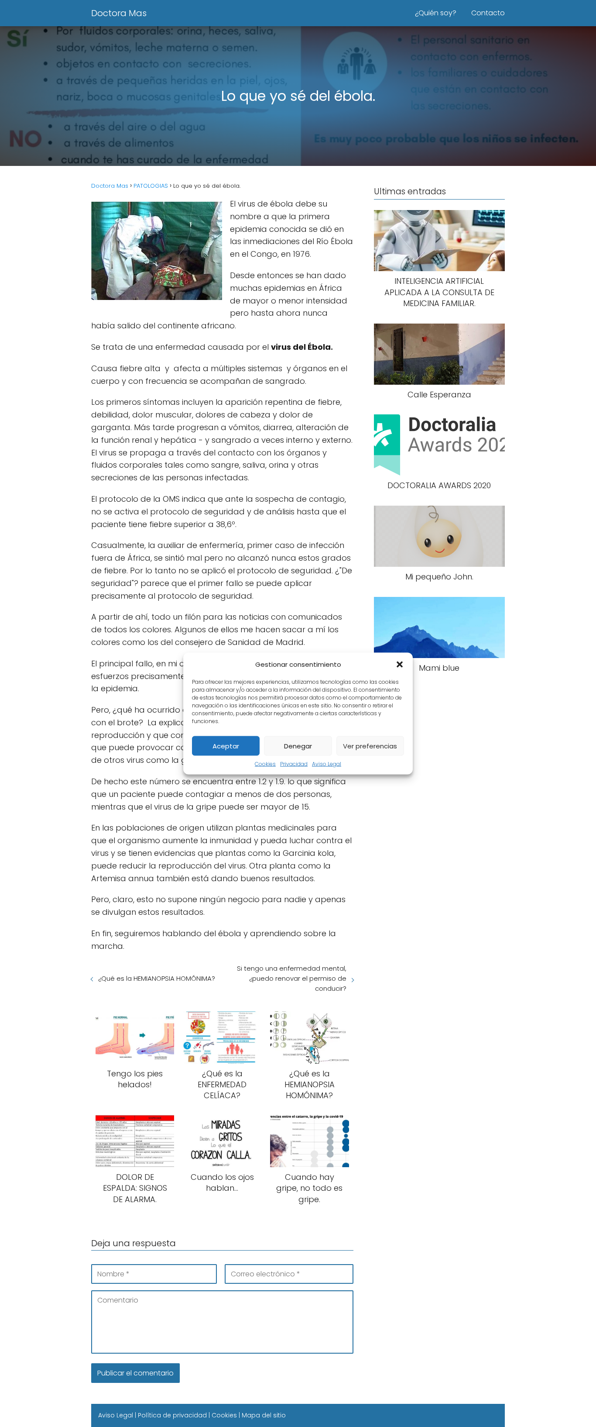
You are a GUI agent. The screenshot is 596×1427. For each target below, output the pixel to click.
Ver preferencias (370, 745)
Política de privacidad (172, 1415)
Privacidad (294, 764)
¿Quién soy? (435, 13)
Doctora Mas (119, 13)
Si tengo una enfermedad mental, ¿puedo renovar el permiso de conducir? (291, 978)
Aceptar (225, 745)
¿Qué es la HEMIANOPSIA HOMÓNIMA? (156, 978)
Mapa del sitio (264, 1415)
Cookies (265, 764)
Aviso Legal (326, 764)
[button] (399, 664)
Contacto (488, 13)
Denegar (298, 745)
